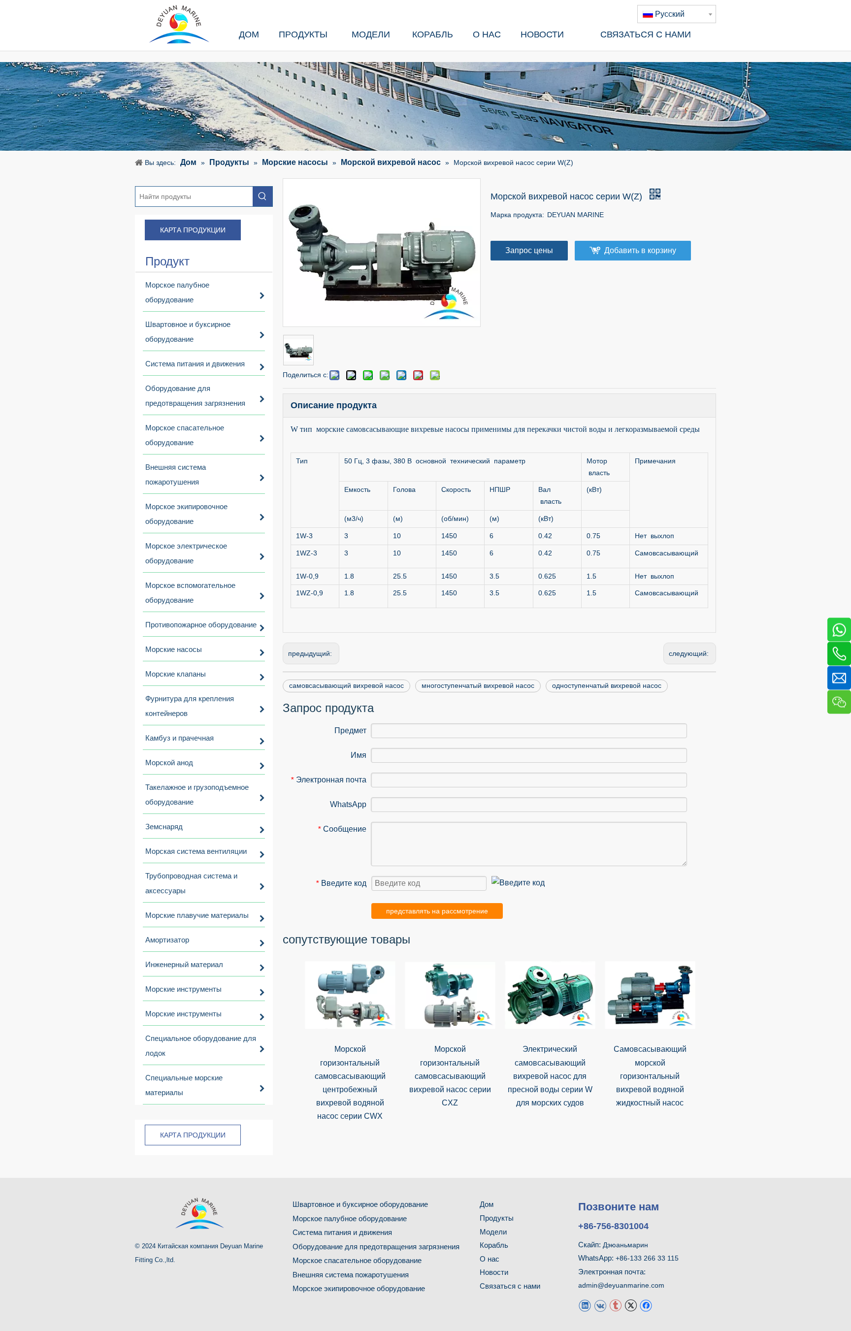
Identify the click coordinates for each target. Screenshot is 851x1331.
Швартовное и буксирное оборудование (360, 1204)
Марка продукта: (517, 215)
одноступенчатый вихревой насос (606, 685)
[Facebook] (646, 1305)
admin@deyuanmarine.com (621, 1285)
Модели (493, 1232)
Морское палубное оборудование (350, 1218)
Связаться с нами (510, 1286)
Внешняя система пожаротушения (351, 1274)
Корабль (494, 1245)
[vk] (600, 1305)
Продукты (497, 1218)
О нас (489, 1259)
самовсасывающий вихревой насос (346, 685)
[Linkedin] (585, 1305)
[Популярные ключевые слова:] (262, 196)
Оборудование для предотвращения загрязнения (376, 1246)
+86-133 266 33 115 (647, 1258)
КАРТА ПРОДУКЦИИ (193, 230)
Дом (486, 1204)
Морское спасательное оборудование (357, 1260)
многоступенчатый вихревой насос (478, 685)
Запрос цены (529, 250)
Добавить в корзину (640, 250)
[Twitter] (630, 1305)
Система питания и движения (342, 1232)
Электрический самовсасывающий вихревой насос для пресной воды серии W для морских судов (550, 1076)
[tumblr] (615, 1305)
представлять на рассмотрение (437, 911)
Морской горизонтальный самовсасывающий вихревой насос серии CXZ (450, 1076)
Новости (494, 1272)
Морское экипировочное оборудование (359, 1288)
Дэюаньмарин (625, 1245)
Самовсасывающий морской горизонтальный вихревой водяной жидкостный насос (650, 1076)
